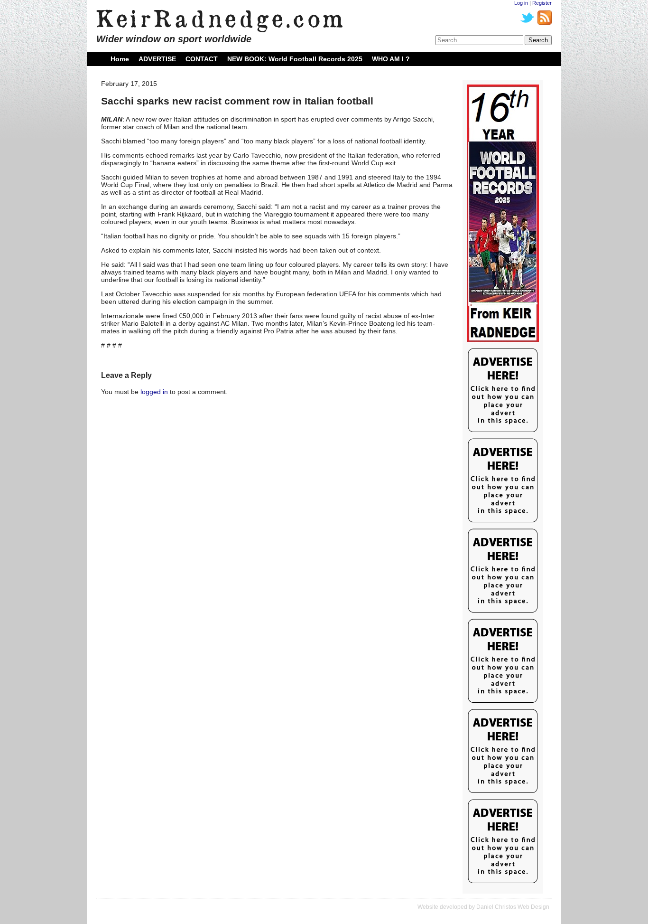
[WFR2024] (503, 214)
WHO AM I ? (391, 59)
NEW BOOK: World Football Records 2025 (294, 59)
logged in (154, 392)
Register (542, 3)
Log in (521, 3)
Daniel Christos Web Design (512, 907)
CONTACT (201, 59)
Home (120, 59)
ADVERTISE (157, 59)
